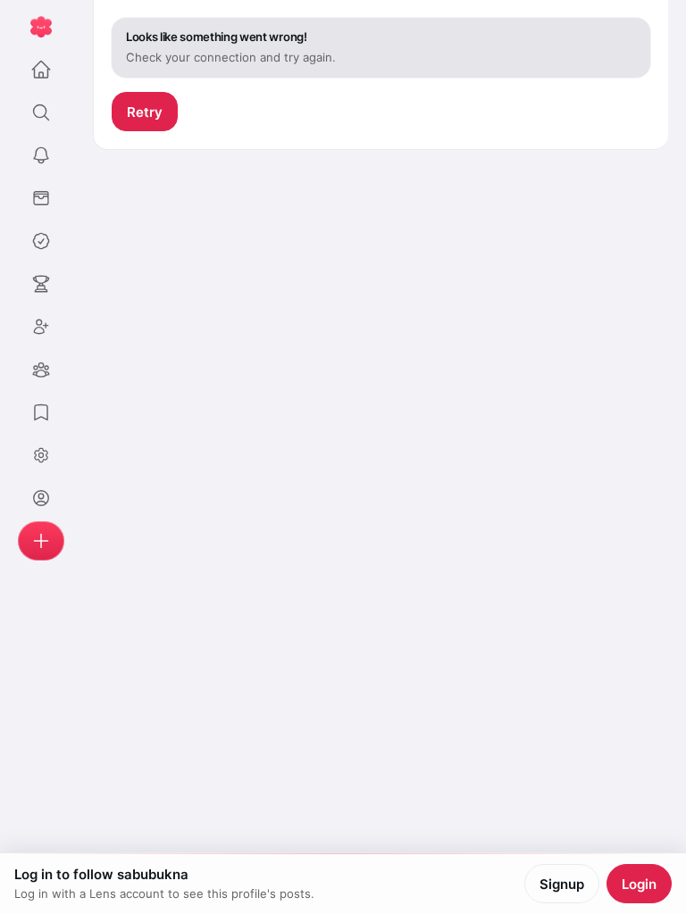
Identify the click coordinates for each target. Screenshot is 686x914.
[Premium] (41, 241)
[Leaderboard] (41, 283)
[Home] (41, 69)
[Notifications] (41, 155)
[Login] (41, 498)
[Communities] (41, 369)
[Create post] (41, 541)
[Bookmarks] (41, 412)
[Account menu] (41, 455)
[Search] (41, 112)
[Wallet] (41, 198)
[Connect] (41, 326)
